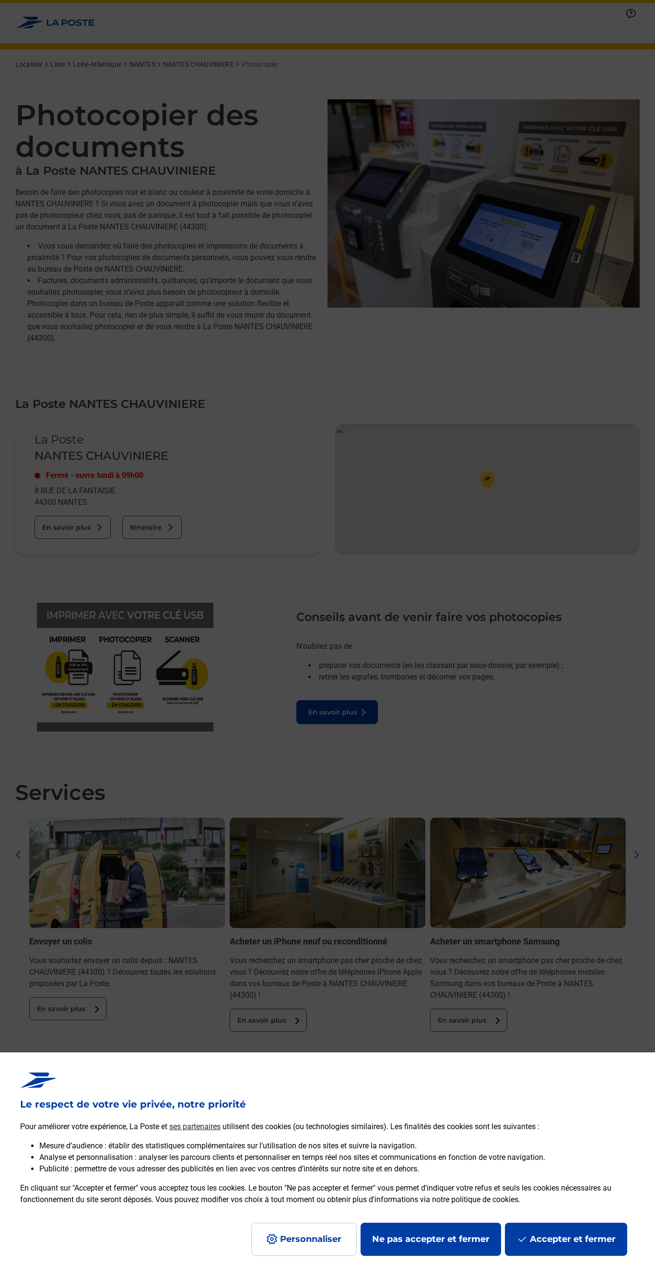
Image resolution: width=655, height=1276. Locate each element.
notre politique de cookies (475, 1199)
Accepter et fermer (573, 1239)
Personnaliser (310, 1239)
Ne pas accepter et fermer (431, 1239)
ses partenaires (195, 1126)
